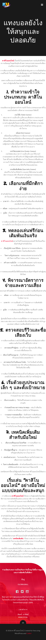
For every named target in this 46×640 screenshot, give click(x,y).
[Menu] (42, 5)
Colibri (28, 633)
